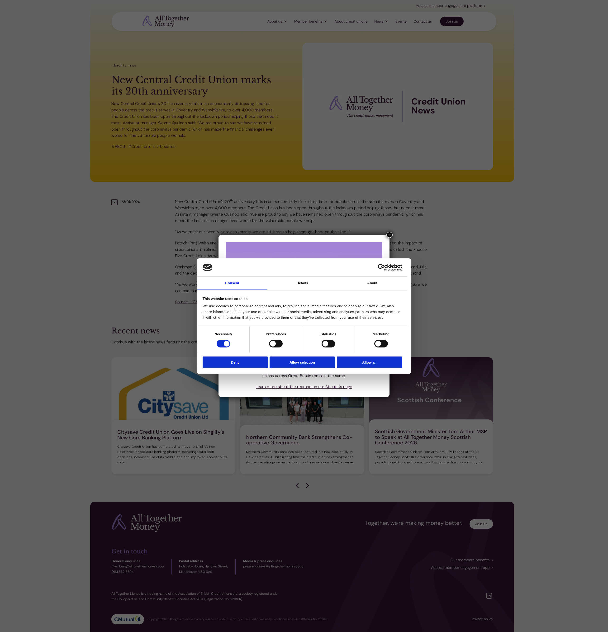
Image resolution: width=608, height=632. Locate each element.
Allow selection (302, 362)
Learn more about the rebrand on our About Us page (304, 386)
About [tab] (372, 283)
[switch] (276, 343)
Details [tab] (302, 283)
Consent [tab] (232, 283)
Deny (235, 362)
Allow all (369, 362)
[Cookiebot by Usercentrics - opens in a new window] (381, 267)
